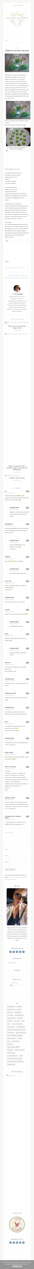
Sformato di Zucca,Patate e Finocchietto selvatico (17, 278)
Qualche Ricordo (19, 1050)
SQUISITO (7, 662)
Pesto (8, 1041)
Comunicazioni (11, 1018)
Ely (6, 491)
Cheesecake (17, 1012)
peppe (7, 634)
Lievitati (19, 1038)
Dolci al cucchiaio (17, 1024)
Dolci (16, 48)
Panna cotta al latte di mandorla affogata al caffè (17, 327)
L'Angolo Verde (11, 1038)
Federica (7, 557)
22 (27, 270)
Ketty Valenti (19, 268)
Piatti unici (10, 1044)
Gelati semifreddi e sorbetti (14, 1035)
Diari (23, 1021)
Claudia (7, 609)
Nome (6, 849)
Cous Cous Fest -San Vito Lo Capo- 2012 (17, 275)
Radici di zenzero (10, 767)
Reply (28, 491)
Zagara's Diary (11, 1064)
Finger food (10, 1032)
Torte (21, 1055)
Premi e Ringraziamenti (13, 1047)
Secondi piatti (11, 1052)
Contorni (9, 1021)
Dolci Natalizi (11, 1026)
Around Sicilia (11, 1009)
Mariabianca (9, 524)
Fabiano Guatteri (10, 693)
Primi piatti (10, 1050)
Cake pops (10, 1012)
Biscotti (19, 1009)
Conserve (19, 1018)
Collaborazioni (19, 1015)
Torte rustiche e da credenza (15, 1061)
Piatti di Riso (15, 1041)
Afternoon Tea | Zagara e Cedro (13, 817)
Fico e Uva (8, 581)
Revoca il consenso (17, 1266)
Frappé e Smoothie (21, 1032)
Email (6, 855)
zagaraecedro (14, 507)
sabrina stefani (10, 798)
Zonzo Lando (9, 752)
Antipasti (19, 1006)
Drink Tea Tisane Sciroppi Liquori (16, 1029)
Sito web (7, 862)
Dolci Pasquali (21, 1026)
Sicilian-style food (12, 1055)
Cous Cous (17, 1021)
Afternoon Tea (11, 1006)
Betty (6, 722)
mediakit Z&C (12, 983)
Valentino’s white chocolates (17, 478)
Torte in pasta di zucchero (14, 1058)
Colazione (10, 1015)
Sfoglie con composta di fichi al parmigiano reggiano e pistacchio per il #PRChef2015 (17, 468)
